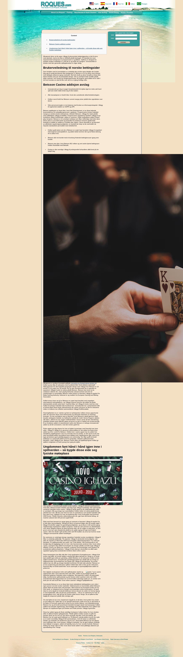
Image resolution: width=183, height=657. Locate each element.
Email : (113, 38)
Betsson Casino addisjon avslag (60, 44)
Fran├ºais (120, 4)
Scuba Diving (114, 12)
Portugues (144, 4)
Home (80, 635)
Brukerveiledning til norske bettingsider (62, 40)
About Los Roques (58, 12)
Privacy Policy (80, 643)
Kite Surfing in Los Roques (61, 639)
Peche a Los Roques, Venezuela (92, 635)
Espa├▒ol (108, 4)
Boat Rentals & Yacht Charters (85, 12)
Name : (113, 35)
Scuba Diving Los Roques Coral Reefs (81, 639)
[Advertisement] (123, 61)
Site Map (97, 643)
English (96, 4)
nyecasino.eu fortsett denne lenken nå (83, 383)
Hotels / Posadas (127, 12)
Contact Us (89, 643)
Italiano (132, 4)
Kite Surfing (102, 12)
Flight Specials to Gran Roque (119, 639)
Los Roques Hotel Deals (101, 639)
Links (102, 643)
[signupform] (123, 43)
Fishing (69, 12)
